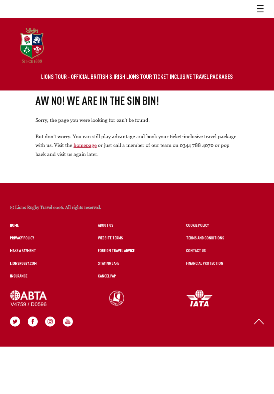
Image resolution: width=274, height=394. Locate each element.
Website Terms (110, 237)
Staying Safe (108, 263)
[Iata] (225, 298)
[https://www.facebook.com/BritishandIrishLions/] (33, 322)
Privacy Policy (22, 237)
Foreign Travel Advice (116, 250)
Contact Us (196, 250)
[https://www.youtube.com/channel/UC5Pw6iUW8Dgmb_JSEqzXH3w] (68, 322)
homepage (85, 145)
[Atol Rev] (142, 298)
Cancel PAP (107, 275)
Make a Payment (23, 250)
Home (14, 225)
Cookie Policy (197, 225)
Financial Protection (204, 263)
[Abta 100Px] (54, 298)
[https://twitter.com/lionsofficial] (15, 322)
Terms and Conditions (205, 237)
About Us (105, 225)
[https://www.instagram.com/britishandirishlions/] (50, 322)
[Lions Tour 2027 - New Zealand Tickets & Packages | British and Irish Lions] (32, 45)
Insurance (18, 275)
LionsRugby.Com (23, 263)
